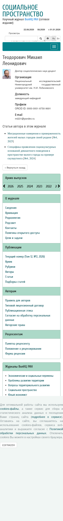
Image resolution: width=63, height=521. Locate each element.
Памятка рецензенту (17, 343)
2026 (11, 186)
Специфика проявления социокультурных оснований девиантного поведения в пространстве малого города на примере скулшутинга (32, 152)
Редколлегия (12, 218)
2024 (30, 186)
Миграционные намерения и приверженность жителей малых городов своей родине (34, 135)
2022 (49, 186)
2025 (20, 186)
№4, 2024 (29, 158)
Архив (8, 261)
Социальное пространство (22, 10)
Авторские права (15, 325)
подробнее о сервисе (46, 417)
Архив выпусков (16, 178)
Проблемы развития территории (26, 380)
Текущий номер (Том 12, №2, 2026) (25, 256)
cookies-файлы (9, 408)
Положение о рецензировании (23, 348)
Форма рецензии (15, 353)
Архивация (11, 213)
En (58, 38)
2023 (39, 186)
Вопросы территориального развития (29, 385)
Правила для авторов (17, 300)
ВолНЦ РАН (31, 19)
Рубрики (10, 267)
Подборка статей (15, 282)
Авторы (9, 272)
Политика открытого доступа (22, 233)
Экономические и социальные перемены (30, 375)
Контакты (10, 228)
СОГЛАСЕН (8, 445)
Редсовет (10, 223)
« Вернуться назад (15, 167)
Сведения (10, 208)
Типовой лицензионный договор (24, 305)
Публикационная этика (19, 310)
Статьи (9, 277)
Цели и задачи (14, 238)
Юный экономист (17, 394)
